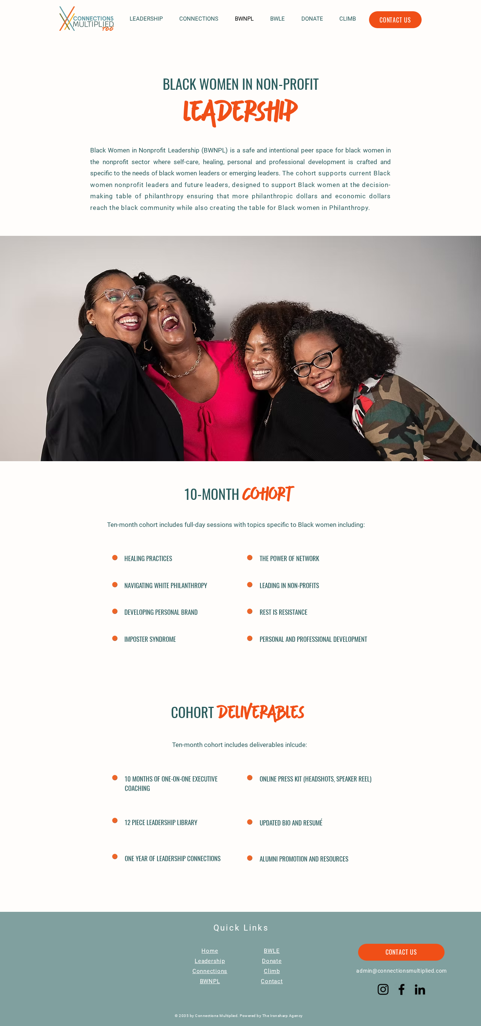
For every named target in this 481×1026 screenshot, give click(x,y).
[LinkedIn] (420, 989)
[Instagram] (383, 989)
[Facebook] (401, 989)
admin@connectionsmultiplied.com (401, 971)
